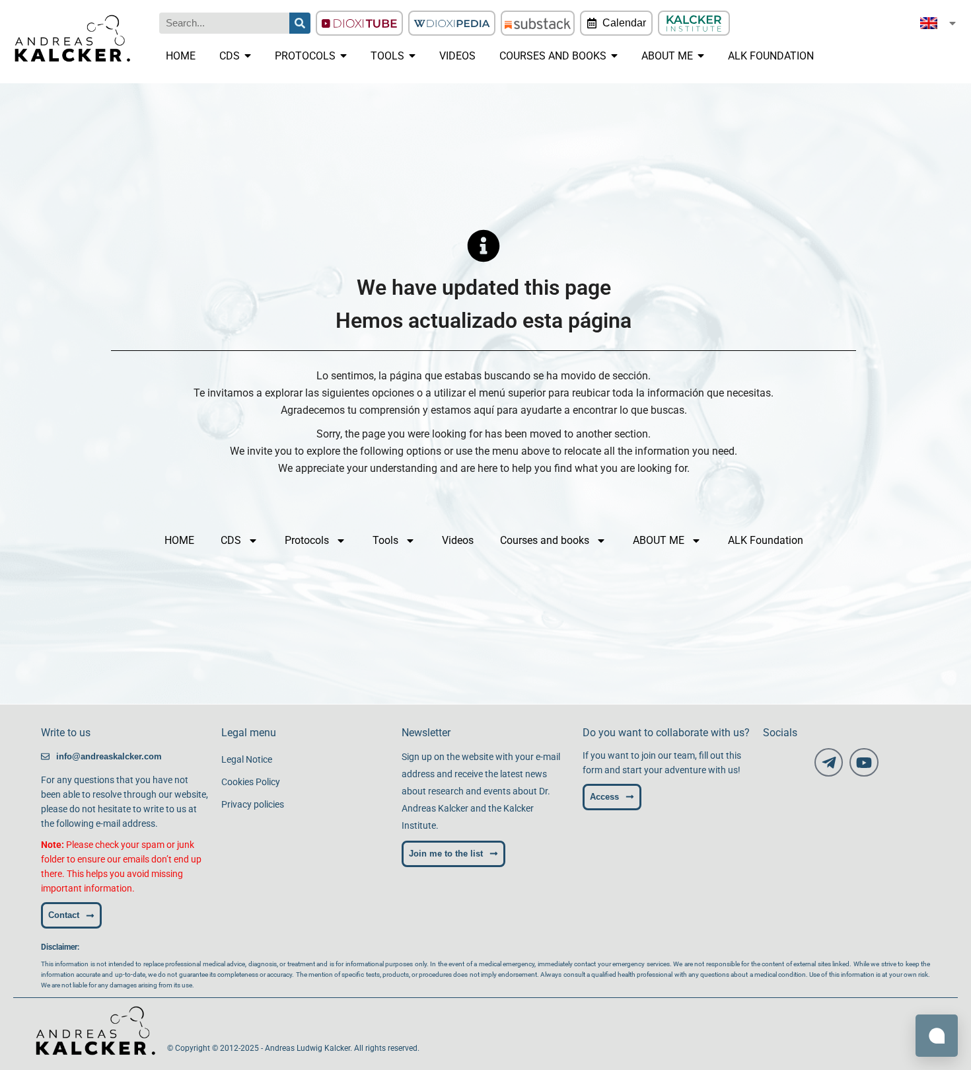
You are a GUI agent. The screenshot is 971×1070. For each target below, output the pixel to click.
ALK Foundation (765, 540)
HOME (179, 540)
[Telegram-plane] (828, 762)
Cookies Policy (250, 782)
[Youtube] (863, 762)
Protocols (307, 540)
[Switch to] (939, 23)
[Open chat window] (937, 1035)
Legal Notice (246, 759)
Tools (385, 540)
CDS (231, 540)
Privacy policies (252, 804)
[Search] (299, 23)
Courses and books (544, 540)
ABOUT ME (658, 540)
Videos (458, 540)
